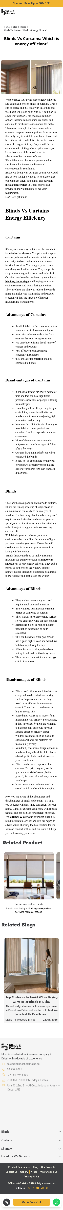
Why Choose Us (48, 1172)
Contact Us (11, 1172)
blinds (23, 27)
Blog (35, 1167)
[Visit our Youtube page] (37, 1188)
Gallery (24, 1172)
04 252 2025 (14, 1069)
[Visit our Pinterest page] (47, 1188)
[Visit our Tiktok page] (42, 1188)
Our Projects (48, 1167)
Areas (34, 1172)
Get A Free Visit (31, 1202)
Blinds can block (24, 625)
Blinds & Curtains (22, 817)
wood (47, 507)
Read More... (40, 1014)
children (38, 359)
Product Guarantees (19, 1167)
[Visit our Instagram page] (33, 1188)
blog (15, 27)
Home (7, 27)
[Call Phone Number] (6, 1202)
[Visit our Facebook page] (28, 1188)
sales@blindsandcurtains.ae (23, 1064)
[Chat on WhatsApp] (56, 1202)
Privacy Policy (31, 1176)
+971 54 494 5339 (17, 1074)
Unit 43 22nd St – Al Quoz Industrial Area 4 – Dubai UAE (33, 1087)
